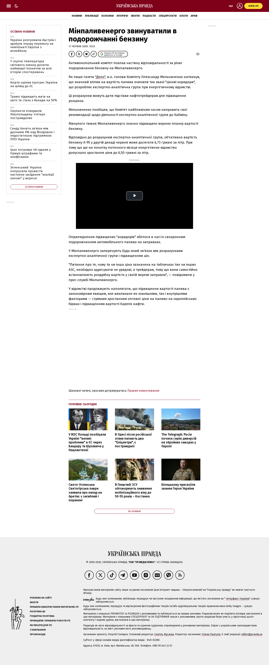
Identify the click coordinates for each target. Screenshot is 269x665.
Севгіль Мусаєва (164, 634)
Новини (77, 15)
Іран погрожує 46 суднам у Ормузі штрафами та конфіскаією (30, 153)
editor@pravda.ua (251, 634)
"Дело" (100, 77)
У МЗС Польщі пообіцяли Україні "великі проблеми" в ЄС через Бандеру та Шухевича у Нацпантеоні (87, 442)
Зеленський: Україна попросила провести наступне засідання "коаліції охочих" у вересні (32, 173)
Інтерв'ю (122, 15)
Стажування (38, 629)
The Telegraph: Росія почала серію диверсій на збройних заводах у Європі (178, 440)
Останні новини (22, 31)
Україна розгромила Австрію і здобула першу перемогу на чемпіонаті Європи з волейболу (33, 45)
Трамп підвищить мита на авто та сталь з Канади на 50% (33, 98)
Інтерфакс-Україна (237, 598)
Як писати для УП (41, 625)
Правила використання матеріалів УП (54, 606)
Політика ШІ (37, 611)
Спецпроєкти (168, 15)
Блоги (184, 15)
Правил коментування (143, 390)
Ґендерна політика (42, 616)
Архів (194, 15)
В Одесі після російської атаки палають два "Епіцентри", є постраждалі (133, 440)
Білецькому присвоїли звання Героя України (178, 487)
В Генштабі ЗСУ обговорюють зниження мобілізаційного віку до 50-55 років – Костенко (133, 490)
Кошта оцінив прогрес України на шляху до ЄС (33, 84)
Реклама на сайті (41, 597)
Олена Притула (211, 634)
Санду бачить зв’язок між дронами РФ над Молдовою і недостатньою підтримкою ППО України (32, 134)
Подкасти (149, 15)
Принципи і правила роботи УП (50, 620)
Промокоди (37, 634)
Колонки (107, 15)
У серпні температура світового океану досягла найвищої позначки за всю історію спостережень (31, 66)
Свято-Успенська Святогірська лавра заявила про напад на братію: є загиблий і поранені (85, 492)
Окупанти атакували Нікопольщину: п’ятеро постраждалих (27, 114)
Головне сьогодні (83, 404)
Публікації (91, 15)
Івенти (135, 15)
